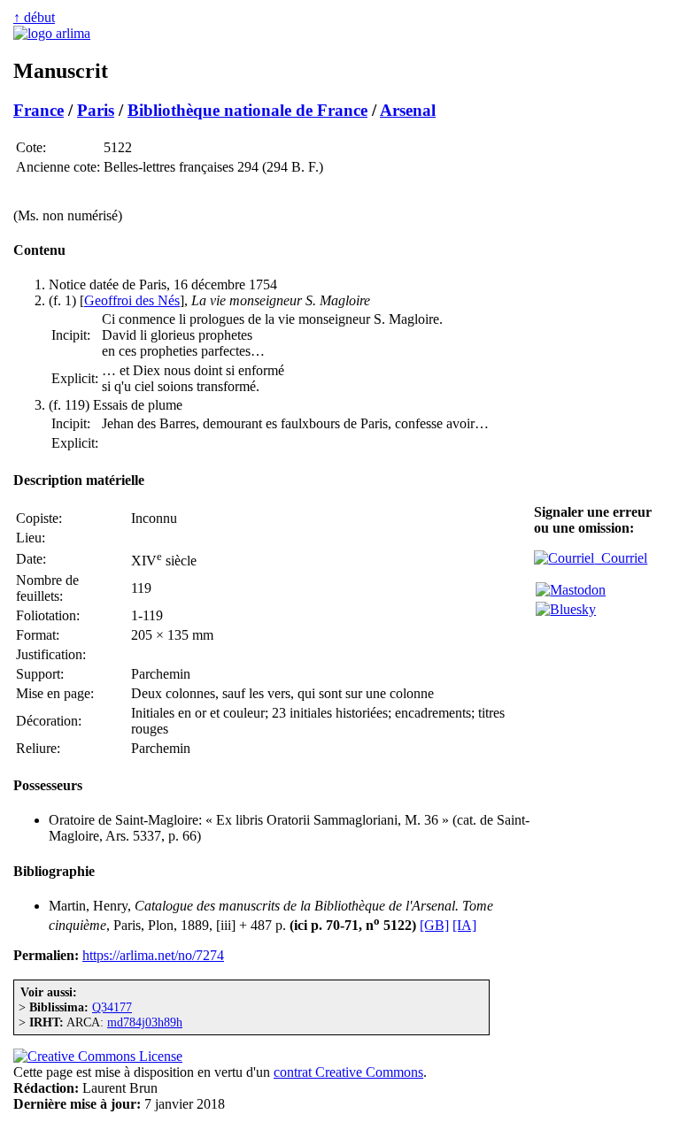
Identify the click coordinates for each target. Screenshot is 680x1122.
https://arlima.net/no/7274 (153, 955)
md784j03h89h (144, 1022)
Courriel (620, 557)
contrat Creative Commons (348, 1072)
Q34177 (112, 1007)
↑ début (34, 17)
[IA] (464, 925)
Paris (95, 110)
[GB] (434, 925)
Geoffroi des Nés (132, 300)
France (38, 110)
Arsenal (408, 110)
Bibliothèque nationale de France (247, 110)
